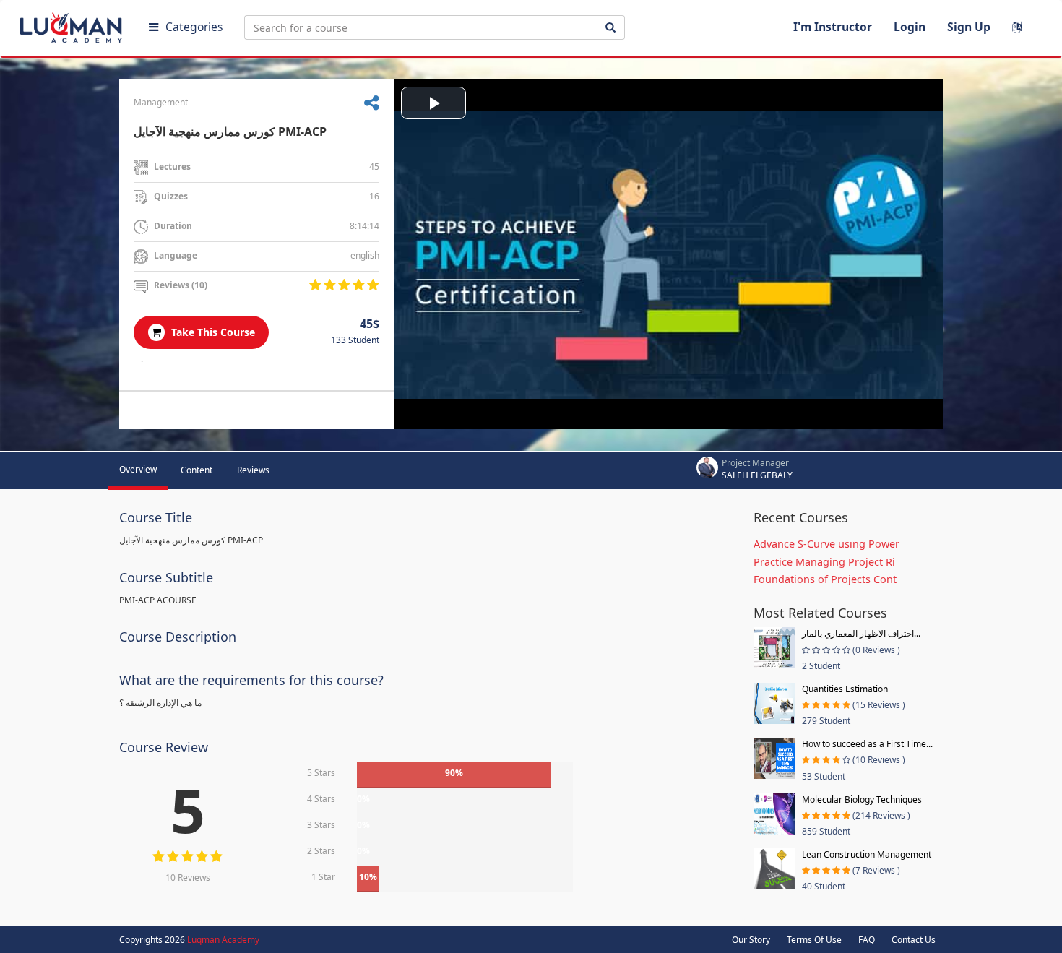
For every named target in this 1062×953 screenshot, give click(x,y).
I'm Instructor (832, 27)
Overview (138, 469)
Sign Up (968, 27)
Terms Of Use (814, 939)
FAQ (866, 939)
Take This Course (211, 332)
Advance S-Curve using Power (826, 544)
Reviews (253, 470)
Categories (194, 27)
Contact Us (914, 939)
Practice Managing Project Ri (824, 562)
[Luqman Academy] (73, 24)
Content (196, 470)
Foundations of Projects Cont (825, 579)
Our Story (751, 939)
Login (909, 27)
